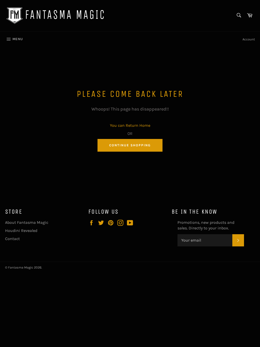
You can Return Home (130, 125)
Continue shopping (130, 145)
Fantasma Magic (20, 267)
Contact (12, 238)
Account (248, 39)
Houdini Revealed (21, 230)
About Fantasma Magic (26, 222)
